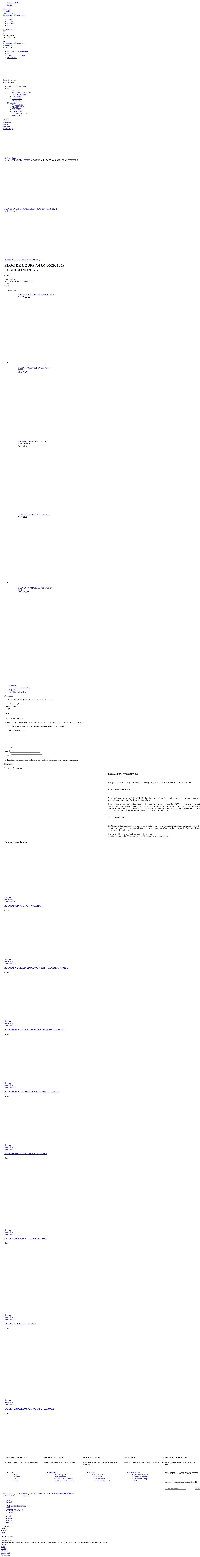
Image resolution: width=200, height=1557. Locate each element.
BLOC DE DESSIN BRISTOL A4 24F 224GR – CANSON (32, 1091)
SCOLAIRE (12, 103)
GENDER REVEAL (20, 95)
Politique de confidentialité (63, 1479)
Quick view (8, 899)
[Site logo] (8, 15)
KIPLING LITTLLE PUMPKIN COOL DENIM (36, 295)
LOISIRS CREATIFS (20, 113)
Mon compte (98, 1475)
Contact (16, 1481)
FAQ (15, 1479)
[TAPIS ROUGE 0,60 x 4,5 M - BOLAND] (13, 548)
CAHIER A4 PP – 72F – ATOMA (20, 1323)
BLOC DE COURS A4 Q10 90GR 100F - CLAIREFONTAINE (28, 209)
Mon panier (98, 1477)
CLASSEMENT (18, 107)
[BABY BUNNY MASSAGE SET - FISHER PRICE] (13, 622)
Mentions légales (60, 1475)
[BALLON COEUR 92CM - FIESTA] (13, 475)
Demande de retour (141, 1475)
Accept (3, 1545)
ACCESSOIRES (18, 105)
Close (6, 286)
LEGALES (53, 1473)
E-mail (7, 755)
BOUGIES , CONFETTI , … (23, 92)
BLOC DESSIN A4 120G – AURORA (22, 906)
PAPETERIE (17, 115)
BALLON (16, 90)
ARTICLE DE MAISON (16, 86)
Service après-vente (141, 1477)
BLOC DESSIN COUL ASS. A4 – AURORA (25, 1153)
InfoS (11, 1473)
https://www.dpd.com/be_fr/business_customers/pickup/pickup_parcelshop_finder (138, 836)
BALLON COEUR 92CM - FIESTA (32, 441)
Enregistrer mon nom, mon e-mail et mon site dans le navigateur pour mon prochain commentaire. (42, 760)
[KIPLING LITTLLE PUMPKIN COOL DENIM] (13, 328)
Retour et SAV (134, 1473)
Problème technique (141, 1479)
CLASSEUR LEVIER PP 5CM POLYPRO (20, 260)
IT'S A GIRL (17, 99)
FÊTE (9, 88)
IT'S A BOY (16, 97)
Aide (136, 1481)
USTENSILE (17, 101)
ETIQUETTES (17, 111)
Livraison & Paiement (102, 1481)
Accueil (7, 160)
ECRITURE (16, 109)
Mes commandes (100, 1479)
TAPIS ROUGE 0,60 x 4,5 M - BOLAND (34, 515)
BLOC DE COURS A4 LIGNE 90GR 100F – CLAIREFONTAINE (36, 968)
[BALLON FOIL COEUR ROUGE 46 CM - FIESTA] (13, 402)
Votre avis (8, 747)
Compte (92, 1473)
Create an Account (7, 1540)
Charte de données (60, 1477)
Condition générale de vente (64, 1481)
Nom (6, 751)
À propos (17, 1477)
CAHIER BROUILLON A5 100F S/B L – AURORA (29, 1409)
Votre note (8, 730)
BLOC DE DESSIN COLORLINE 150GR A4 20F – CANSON (34, 1029)
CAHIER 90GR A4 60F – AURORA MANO (25, 1238)
